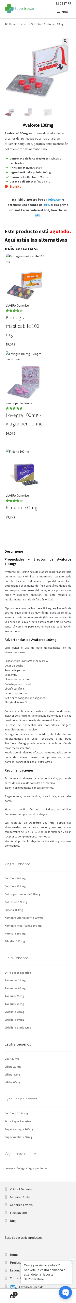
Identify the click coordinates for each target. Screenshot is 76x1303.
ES (57, 3)
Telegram (54, 199)
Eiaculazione (19, 1213)
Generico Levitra (21, 1205)
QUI (37, 215)
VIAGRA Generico (21, 1189)
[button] (65, 41)
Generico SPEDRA (30, 24)
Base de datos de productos (23, 1237)
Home (12, 24)
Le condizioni (19, 1270)
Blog (13, 1221)
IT (65, 3)
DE (61, 3)
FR (69, 3)
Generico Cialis (20, 1197)
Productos (17, 1262)
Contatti (16, 1278)
